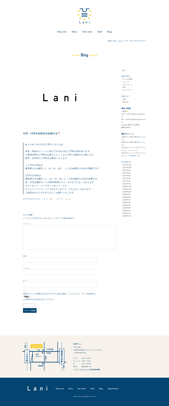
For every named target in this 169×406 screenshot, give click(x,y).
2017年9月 (127, 170)
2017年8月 (127, 173)
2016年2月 (127, 210)
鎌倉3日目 (125, 127)
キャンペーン (127, 90)
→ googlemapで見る (79, 353)
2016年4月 (127, 205)
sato (51, 199)
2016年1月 (127, 213)
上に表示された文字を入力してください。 (39, 299)
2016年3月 (127, 208)
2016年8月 (127, 197)
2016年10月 (127, 192)
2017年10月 (127, 167)
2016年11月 (127, 189)
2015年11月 (127, 216)
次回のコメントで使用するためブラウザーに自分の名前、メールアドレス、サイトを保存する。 (60, 294)
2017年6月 (127, 175)
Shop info (62, 32)
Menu (74, 32)
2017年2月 (127, 181)
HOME (109, 40)
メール (26, 268)
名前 (25, 256)
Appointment (113, 389)
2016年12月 (127, 186)
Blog (109, 32)
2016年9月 (127, 194)
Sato (124, 99)
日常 (124, 87)
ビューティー (127, 84)
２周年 (123, 111)
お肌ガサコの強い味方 (129, 137)
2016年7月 (127, 200)
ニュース (120, 40)
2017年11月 (127, 165)
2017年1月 (127, 184)
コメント (26, 224)
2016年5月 (127, 202)
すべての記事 (127, 79)
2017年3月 (127, 178)
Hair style (87, 32)
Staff (99, 32)
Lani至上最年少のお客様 (130, 125)
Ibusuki (125, 102)
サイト (25, 280)
